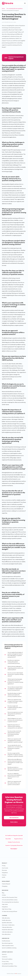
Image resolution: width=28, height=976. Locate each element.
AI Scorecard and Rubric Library (10, 899)
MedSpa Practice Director (14, 842)
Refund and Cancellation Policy (9, 966)
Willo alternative (6, 918)
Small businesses (6, 941)
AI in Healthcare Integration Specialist (14, 835)
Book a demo (14, 822)
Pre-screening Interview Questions (10, 902)
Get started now (14, 817)
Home (3, 8)
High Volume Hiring (6, 909)
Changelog (4, 886)
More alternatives (6, 934)
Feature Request (6, 884)
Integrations (5, 872)
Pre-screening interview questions (15, 8)
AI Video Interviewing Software (9, 911)
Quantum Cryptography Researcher (14, 845)
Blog (3, 892)
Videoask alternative (7, 927)
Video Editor (8, 838)
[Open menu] (24, 3)
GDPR (3, 877)
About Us (4, 954)
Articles (4, 895)
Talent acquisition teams (8, 945)
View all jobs (13, 848)
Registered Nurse (18, 838)
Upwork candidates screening (9, 948)
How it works (5, 868)
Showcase (4, 870)
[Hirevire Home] (7, 3)
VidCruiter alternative (7, 932)
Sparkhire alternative (7, 922)
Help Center (5, 904)
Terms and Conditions (7, 959)
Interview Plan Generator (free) (9, 897)
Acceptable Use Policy (7, 963)
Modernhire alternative (7, 929)
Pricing (3, 865)
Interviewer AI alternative (8, 925)
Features (4, 875)
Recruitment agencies (7, 943)
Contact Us (4, 956)
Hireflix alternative (6, 920)
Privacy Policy (5, 961)
